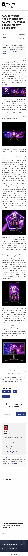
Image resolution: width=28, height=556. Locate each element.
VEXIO (15, 51)
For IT (19, 51)
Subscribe (21, 414)
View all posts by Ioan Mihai (11, 452)
